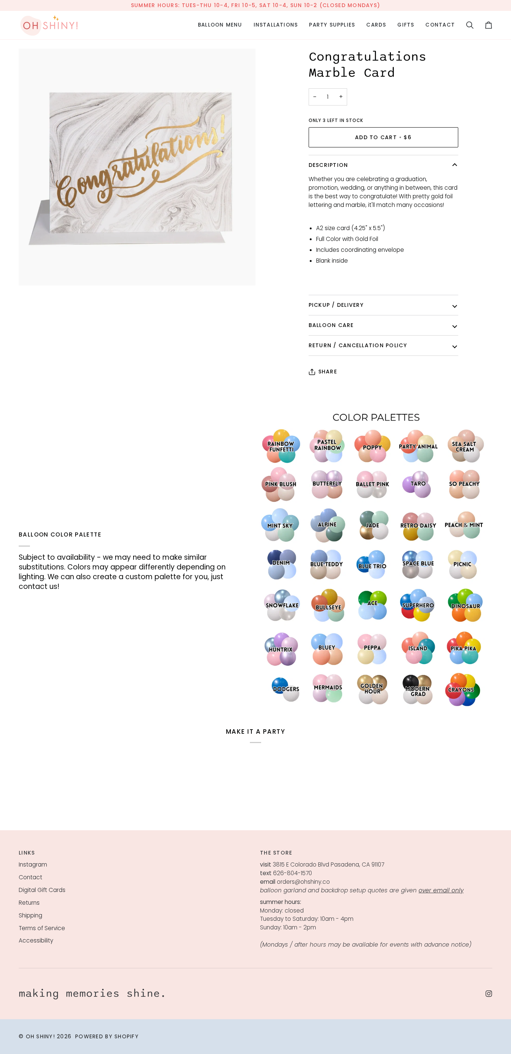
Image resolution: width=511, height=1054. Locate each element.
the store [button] (276, 852)
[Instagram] (489, 993)
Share (327, 371)
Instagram (33, 864)
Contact (30, 877)
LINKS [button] (27, 852)
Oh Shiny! (40, 1036)
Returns (29, 903)
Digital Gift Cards (42, 890)
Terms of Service (42, 928)
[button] (220, 25)
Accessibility (36, 940)
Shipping (30, 915)
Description (328, 165)
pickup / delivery (336, 305)
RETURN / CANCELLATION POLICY (358, 345)
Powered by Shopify (107, 1036)
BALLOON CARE (331, 325)
